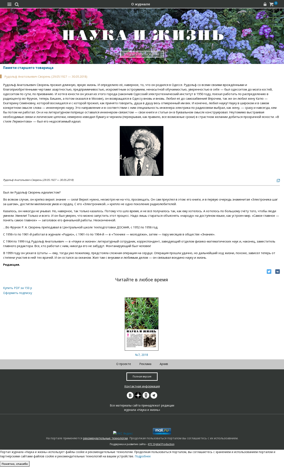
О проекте (123, 364)
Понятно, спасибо (15, 464)
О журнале (140, 4)
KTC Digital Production (161, 444)
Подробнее (143, 456)
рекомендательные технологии (105, 438)
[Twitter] (269, 271)
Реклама (145, 364)
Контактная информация (142, 386)
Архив (164, 364)
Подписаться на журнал (142, 54)
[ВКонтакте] (277, 271)
